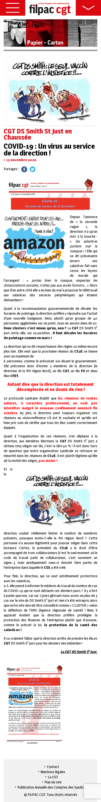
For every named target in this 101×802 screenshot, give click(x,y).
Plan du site (53, 782)
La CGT (53, 777)
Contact (53, 766)
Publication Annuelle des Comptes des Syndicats (53, 787)
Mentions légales (53, 771)
